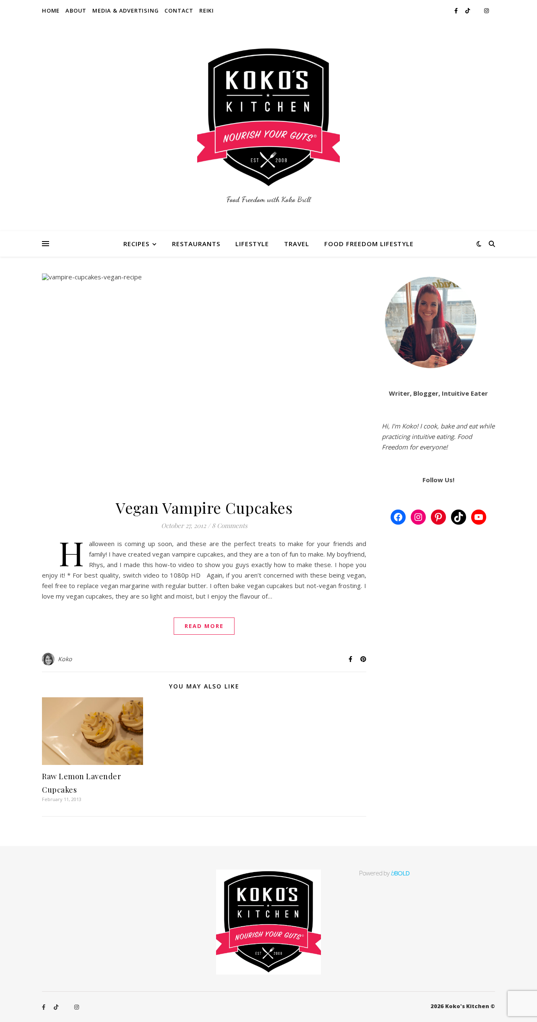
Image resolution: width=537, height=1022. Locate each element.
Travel (296, 243)
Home (51, 10)
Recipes (136, 243)
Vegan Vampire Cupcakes (204, 507)
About (75, 10)
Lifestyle (252, 243)
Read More (204, 626)
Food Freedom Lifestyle (369, 243)
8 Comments (230, 525)
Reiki (206, 10)
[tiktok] (468, 10)
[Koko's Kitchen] (268, 126)
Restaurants (196, 243)
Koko (65, 659)
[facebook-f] (456, 10)
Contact (178, 10)
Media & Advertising (125, 10)
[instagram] (486, 10)
